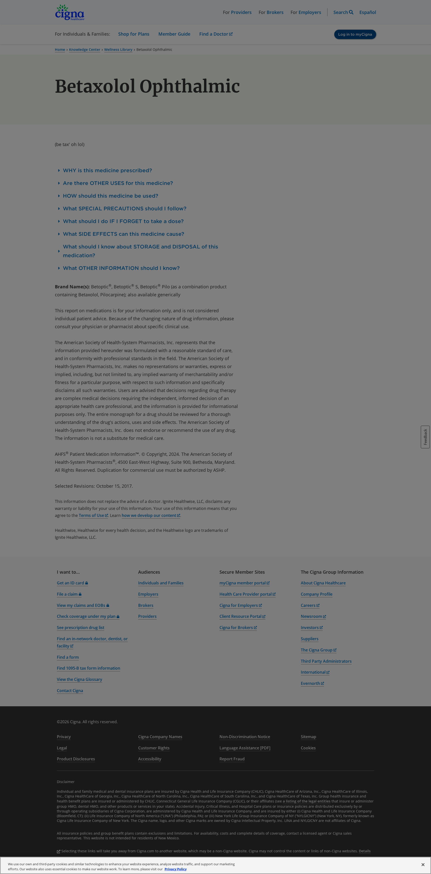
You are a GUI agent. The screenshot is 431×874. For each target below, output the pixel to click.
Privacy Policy (176, 869)
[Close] (423, 864)
